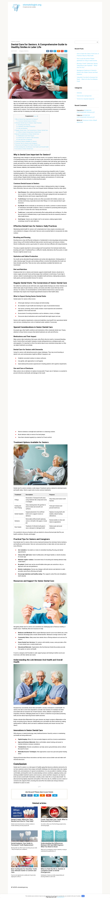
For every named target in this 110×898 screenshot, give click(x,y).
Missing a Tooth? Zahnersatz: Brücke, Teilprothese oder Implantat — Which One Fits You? (87, 65)
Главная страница (15, 41)
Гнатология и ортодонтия (84, 96)
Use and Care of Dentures (24, 139)
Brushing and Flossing (23, 124)
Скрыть (36, 116)
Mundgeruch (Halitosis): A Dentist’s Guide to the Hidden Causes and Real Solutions (87, 72)
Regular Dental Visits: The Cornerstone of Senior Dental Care (31, 130)
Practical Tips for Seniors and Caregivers (25, 143)
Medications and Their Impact (25, 136)
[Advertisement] (55, 26)
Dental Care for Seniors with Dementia (27, 137)
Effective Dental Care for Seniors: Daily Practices (28, 123)
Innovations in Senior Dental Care (23, 148)
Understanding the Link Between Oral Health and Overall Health (31, 147)
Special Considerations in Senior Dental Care (26, 134)
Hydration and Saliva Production (25, 126)
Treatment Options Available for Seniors (25, 141)
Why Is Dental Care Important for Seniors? (26, 119)
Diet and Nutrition (22, 128)
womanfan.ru (60, 897)
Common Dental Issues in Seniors (26, 121)
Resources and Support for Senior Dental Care (27, 145)
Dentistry (26, 51)
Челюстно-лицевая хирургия (85, 99)
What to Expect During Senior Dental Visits (28, 132)
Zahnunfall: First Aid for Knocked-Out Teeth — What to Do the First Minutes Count (87, 79)
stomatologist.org (32, 4)
